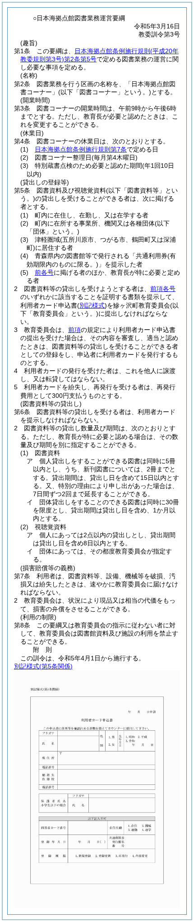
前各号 (44, 272)
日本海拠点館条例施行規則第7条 (81, 149)
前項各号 (163, 288)
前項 (74, 329)
